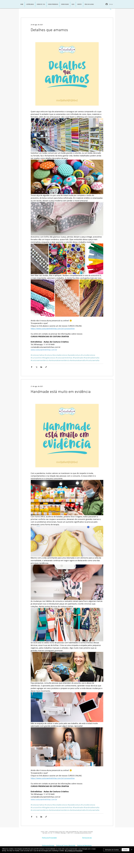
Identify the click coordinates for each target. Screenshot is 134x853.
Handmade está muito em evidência (61, 392)
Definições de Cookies (112, 850)
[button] (111, 9)
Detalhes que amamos (49, 30)
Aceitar (125, 850)
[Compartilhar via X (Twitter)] (36, 367)
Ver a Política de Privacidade (73, 851)
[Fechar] (131, 849)
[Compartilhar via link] (46, 367)
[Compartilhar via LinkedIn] (41, 367)
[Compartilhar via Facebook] (32, 367)
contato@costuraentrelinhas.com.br (82, 833)
